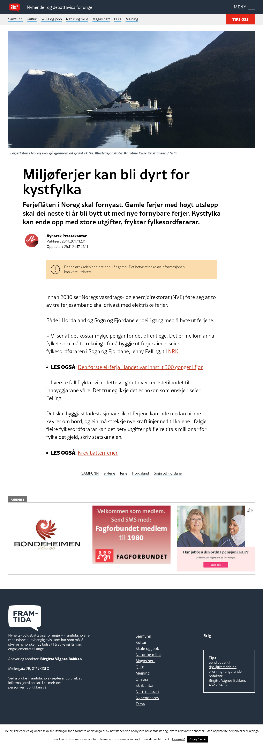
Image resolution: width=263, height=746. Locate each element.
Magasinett (101, 19)
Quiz (117, 19)
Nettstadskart (147, 691)
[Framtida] (16, 7)
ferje (123, 473)
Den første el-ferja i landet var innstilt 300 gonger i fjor (140, 367)
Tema (140, 704)
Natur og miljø (77, 19)
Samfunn (15, 19)
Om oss (142, 679)
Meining (132, 19)
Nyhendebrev (147, 697)
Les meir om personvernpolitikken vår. (34, 685)
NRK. (174, 351)
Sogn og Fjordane (168, 473)
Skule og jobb (51, 19)
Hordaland (140, 473)
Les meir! (178, 739)
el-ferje (109, 473)
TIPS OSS (240, 19)
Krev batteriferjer (98, 452)
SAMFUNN (90, 473)
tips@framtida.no (222, 666)
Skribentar (145, 685)
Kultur (32, 19)
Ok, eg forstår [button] (197, 739)
